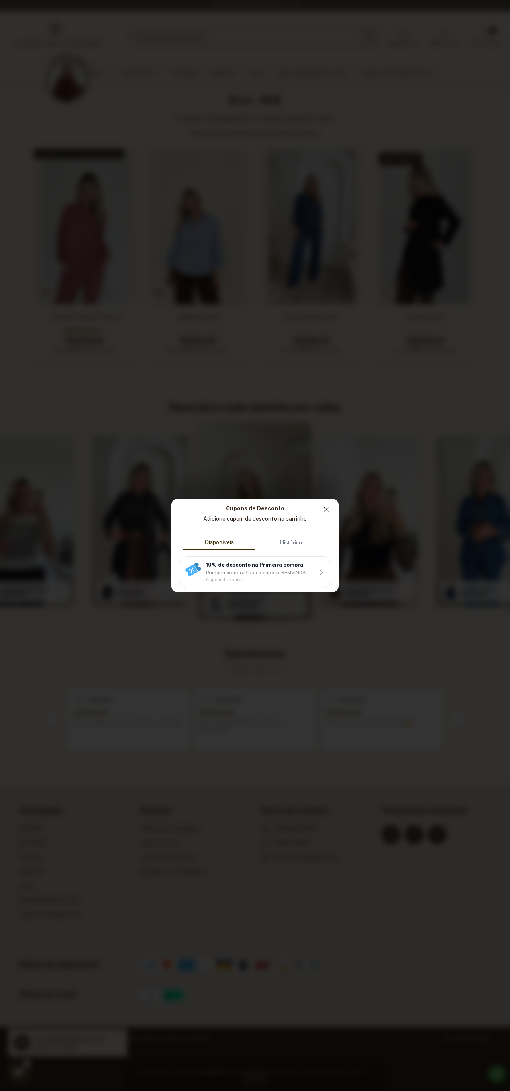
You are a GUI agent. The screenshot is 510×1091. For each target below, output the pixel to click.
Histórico (291, 542)
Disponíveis (219, 542)
